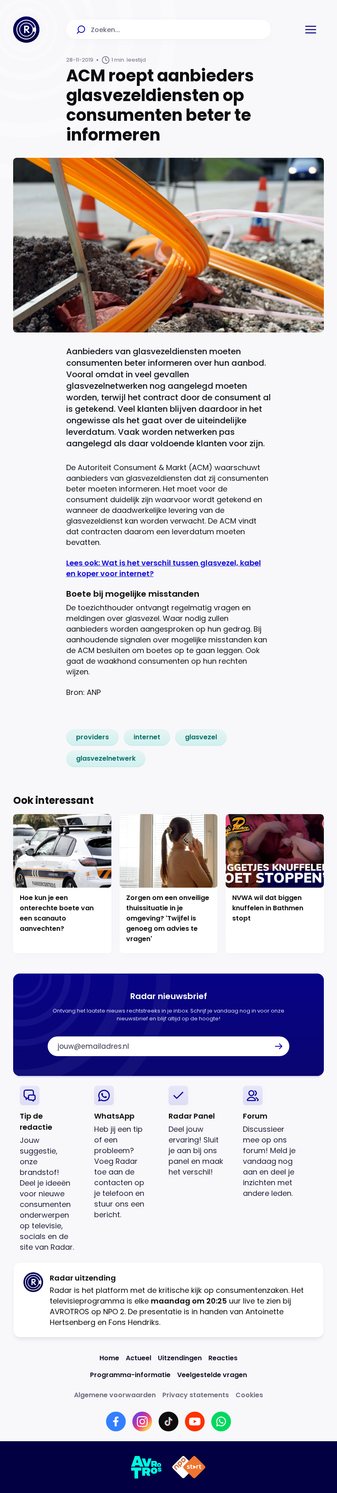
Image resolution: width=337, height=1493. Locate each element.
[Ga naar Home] (26, 29)
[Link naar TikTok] (168, 1421)
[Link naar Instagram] (142, 1421)
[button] (311, 29)
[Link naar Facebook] (116, 1421)
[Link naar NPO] (189, 1467)
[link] (92, 737)
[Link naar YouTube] (195, 1421)
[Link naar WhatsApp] (221, 1421)
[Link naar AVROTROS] (146, 1467)
